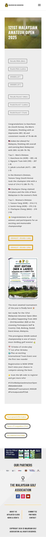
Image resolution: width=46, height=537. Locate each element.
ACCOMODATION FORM (16, 435)
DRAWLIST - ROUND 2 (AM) (21, 238)
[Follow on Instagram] (23, 496)
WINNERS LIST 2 (15, 85)
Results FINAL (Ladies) (18, 69)
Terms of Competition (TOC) (17, 426)
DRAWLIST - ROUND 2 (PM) (21, 247)
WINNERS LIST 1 (15, 77)
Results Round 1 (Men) (18, 97)
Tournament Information (16, 417)
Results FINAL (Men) (17, 61)
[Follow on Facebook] (18, 496)
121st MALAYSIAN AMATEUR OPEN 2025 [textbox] (22, 32)
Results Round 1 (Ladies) (19, 105)
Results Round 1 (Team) (18, 113)
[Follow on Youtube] (28, 496)
